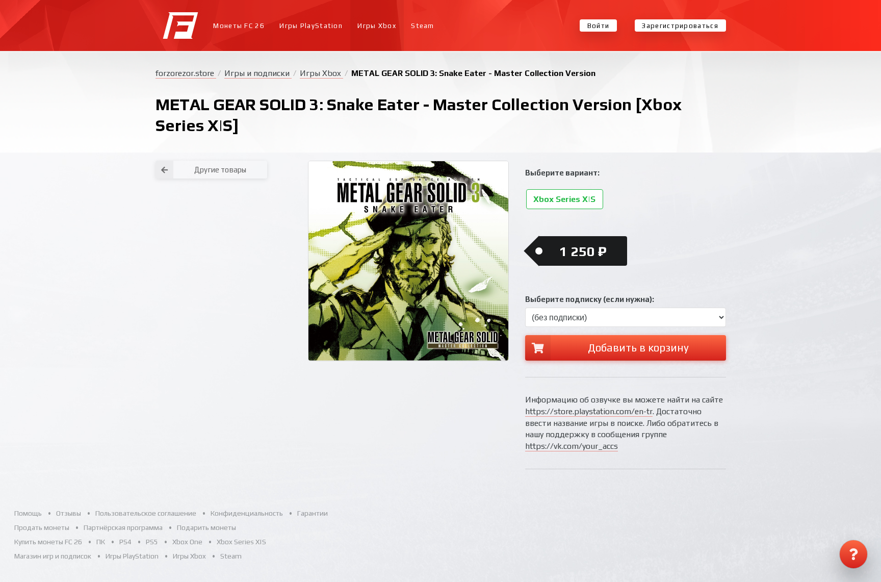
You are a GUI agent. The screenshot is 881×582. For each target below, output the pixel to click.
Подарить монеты (206, 527)
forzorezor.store (186, 73)
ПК (100, 542)
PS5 (152, 542)
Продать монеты (41, 527)
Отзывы (68, 513)
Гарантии (312, 513)
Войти (598, 26)
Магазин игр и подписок (52, 556)
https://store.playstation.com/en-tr (589, 411)
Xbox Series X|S (564, 199)
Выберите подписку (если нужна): (589, 299)
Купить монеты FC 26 (48, 542)
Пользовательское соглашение (145, 513)
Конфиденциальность (247, 513)
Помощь (28, 513)
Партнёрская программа (123, 527)
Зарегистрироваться (680, 26)
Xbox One (187, 542)
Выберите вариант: (562, 172)
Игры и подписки (258, 73)
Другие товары (220, 169)
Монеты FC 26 (239, 26)
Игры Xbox (376, 26)
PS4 (125, 542)
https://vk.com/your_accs (571, 446)
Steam (422, 26)
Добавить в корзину (638, 347)
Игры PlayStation (311, 26)
